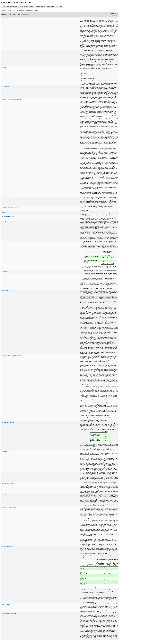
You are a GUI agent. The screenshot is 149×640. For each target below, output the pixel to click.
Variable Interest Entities (7, 604)
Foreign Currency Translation (8, 483)
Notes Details (59, 6)
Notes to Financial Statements (26, 6)
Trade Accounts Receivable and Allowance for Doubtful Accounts (15, 274)
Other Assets (4, 451)
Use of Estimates (5, 86)
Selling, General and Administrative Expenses (11, 207)
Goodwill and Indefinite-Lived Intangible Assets (11, 355)
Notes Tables (50, 6)
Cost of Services (5, 198)
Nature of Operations (6, 20)
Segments (4, 67)
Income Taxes (5, 221)
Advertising (4, 212)
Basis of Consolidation (6, 51)
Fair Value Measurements (7, 546)
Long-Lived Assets (6, 290)
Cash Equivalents (5, 271)
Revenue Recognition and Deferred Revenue (11, 99)
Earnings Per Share (6, 242)
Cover (3, 6)
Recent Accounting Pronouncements (9, 613)
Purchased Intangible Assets (8, 422)
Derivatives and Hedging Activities (9, 507)
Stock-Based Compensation (8, 216)
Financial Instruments (6, 494)
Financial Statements (12, 6)
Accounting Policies (40, 6)
